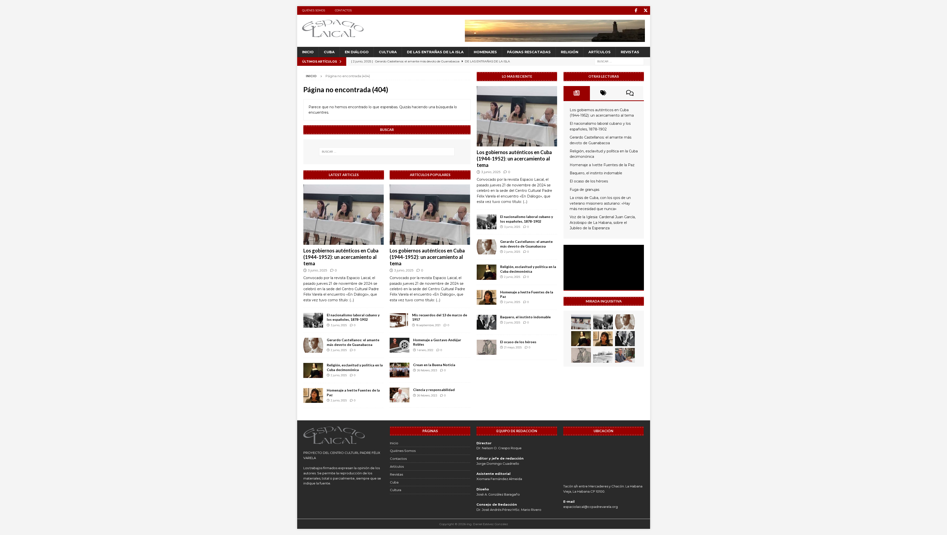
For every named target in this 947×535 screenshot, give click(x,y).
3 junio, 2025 (317, 270)
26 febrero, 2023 (427, 370)
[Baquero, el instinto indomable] (486, 322)
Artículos (599, 52)
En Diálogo (357, 52)
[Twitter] (645, 10)
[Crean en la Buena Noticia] (399, 370)
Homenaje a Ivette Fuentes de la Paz (602, 165)
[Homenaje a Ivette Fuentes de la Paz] (313, 395)
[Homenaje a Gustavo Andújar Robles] (399, 345)
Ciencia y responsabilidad (434, 390)
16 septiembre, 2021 (428, 325)
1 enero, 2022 (425, 350)
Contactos (343, 10)
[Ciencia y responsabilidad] (399, 395)
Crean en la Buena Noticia (434, 365)
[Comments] (630, 93)
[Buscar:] (619, 61)
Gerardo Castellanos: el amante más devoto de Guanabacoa (353, 342)
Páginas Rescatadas (529, 52)
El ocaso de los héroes (518, 342)
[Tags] (603, 93)
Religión (569, 52)
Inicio (308, 52)
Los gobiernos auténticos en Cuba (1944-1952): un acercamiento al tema (341, 257)
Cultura (388, 52)
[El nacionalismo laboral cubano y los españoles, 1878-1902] (313, 320)
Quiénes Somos (313, 10)
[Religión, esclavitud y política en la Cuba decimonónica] (313, 370)
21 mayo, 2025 (513, 347)
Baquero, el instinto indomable (525, 317)
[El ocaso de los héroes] (486, 347)
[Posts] (577, 93)
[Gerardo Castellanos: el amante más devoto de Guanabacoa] (313, 345)
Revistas (630, 52)
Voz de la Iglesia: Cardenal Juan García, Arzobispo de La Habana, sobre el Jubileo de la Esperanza (603, 222)
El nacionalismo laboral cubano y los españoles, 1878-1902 (353, 317)
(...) (351, 300)
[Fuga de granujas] (603, 355)
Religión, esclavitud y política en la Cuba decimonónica (355, 367)
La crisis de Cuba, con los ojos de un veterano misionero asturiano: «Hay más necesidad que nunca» (600, 203)
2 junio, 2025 (339, 350)
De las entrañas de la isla (435, 52)
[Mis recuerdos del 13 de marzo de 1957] (399, 320)
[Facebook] (636, 10)
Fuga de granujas (584, 189)
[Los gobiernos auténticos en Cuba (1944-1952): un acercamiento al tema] (343, 214)
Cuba (329, 52)
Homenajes (485, 52)
